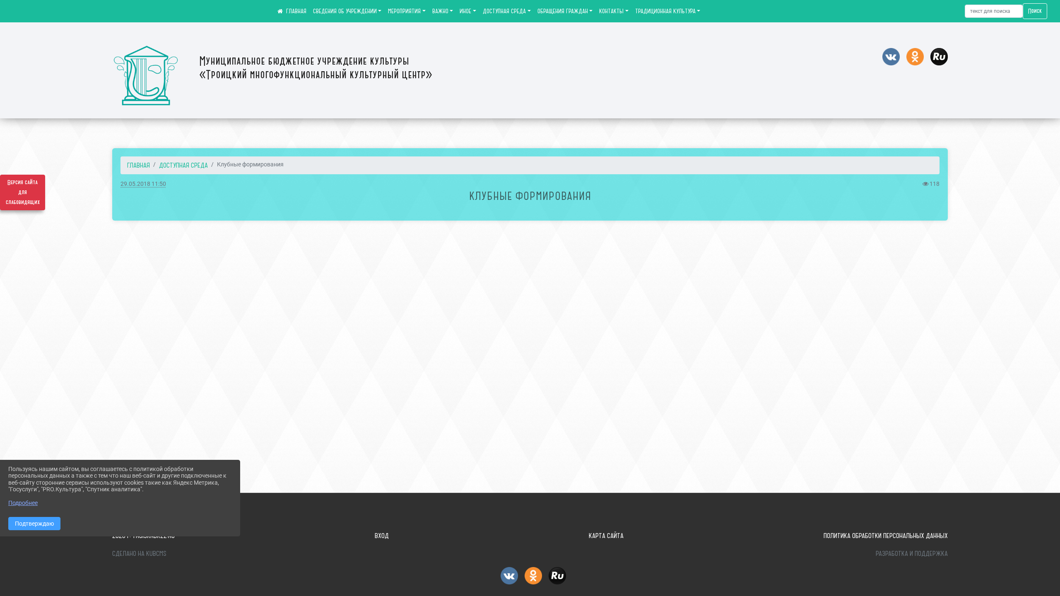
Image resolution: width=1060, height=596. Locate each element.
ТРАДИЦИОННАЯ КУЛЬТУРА (665, 11)
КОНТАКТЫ (611, 11)
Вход (382, 535)
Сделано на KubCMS (139, 553)
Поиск (1035, 11)
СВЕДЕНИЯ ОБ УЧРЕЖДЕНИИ (345, 11)
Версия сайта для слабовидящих (23, 192)
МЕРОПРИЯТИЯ (404, 11)
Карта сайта (606, 535)
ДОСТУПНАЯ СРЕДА (504, 11)
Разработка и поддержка (912, 553)
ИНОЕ (465, 11)
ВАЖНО (440, 11)
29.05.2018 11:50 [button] (143, 183)
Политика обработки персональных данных (886, 535)
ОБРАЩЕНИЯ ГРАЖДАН (562, 11)
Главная (138, 165)
